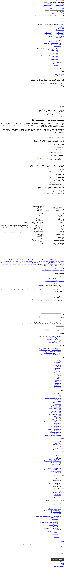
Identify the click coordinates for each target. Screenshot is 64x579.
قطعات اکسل (54, 59)
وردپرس (59, 445)
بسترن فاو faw (57, 402)
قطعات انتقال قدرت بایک (54, 408)
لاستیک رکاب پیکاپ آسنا (54, 338)
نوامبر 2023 (58, 369)
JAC (60, 395)
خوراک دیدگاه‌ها (57, 444)
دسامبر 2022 (57, 386)
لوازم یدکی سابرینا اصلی (54, 429)
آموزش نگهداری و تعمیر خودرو (53, 398)
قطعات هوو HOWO (56, 417)
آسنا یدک (54, 75)
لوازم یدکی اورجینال (55, 424)
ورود (62, 21)
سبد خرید (55, 66)
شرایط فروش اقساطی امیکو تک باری (27, 259)
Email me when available (57, 559)
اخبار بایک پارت (57, 399)
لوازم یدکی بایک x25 (56, 426)
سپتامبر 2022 (57, 387)
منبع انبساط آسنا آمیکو (44, 348)
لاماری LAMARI (56, 420)
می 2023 (58, 378)
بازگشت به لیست (59, 268)
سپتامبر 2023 (57, 372)
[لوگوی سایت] (58, 8)
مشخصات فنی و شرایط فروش (56, 277)
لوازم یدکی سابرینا (45, 354)
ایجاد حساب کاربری (57, 12)
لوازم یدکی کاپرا (57, 430)
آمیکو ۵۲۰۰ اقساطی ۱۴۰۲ (57, 259)
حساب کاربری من (53, 63)
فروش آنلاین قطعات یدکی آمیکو (55, 116)
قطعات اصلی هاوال (56, 407)
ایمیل (62, 317)
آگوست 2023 (57, 374)
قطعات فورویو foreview (55, 414)
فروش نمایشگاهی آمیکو (34, 264)
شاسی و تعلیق (57, 404)
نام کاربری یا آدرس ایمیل (57, 15)
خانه (63, 74)
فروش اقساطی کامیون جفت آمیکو (32, 262)
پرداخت (56, 65)
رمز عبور (61, 18)
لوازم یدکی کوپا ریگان (55, 432)
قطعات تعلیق (54, 50)
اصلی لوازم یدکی (44, 83)
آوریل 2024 (58, 363)
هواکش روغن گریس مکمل (51, 60)
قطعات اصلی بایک (56, 405)
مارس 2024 (58, 365)
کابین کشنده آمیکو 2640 (55, 342)
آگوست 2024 (57, 362)
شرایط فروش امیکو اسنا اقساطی (52, 261)
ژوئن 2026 (58, 360)
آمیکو (44, 193)
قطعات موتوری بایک (55, 415)
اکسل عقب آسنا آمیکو (44, 350)
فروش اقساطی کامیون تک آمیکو (50, 262)
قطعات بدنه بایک (56, 410)
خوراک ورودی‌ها (57, 443)
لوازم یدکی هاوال (56, 433)
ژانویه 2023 (58, 384)
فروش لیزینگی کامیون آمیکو (47, 264)
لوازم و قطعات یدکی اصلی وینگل (52, 421)
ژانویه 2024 (58, 368)
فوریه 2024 (58, 366)
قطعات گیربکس (53, 57)
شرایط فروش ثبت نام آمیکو (37, 261)
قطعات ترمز (54, 56)
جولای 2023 (58, 375)
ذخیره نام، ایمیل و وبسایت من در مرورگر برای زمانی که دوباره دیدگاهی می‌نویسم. (41, 323)
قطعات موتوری (44, 54)
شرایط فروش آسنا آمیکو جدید (55, 281)
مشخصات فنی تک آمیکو (55, 265)
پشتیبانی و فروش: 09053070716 (55, 3)
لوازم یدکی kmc (57, 423)
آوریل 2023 (58, 380)
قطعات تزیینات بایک (56, 412)
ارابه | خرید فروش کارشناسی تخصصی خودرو (49, 336)
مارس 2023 (58, 381)
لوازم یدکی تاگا (57, 427)
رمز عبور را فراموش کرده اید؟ (56, 24)
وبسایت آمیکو (45, 265)
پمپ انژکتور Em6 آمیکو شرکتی (53, 339)
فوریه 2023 (58, 383)
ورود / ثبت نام (57, 537)
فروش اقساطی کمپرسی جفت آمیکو (13, 262)
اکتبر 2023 (58, 371)
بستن (62, 328)
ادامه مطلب (61, 294)
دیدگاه (62, 311)
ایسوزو (59, 401)
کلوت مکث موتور (56, 418)
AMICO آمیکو (58, 74)
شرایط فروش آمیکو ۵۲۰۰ (43, 259)
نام (63, 314)
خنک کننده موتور (53, 53)
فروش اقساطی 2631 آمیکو (23, 261)
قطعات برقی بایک (56, 411)
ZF (32, 231)
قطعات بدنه (55, 51)
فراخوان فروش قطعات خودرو (53, 340)
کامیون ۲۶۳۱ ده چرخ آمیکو (21, 264)
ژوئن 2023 (58, 377)
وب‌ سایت (61, 320)
